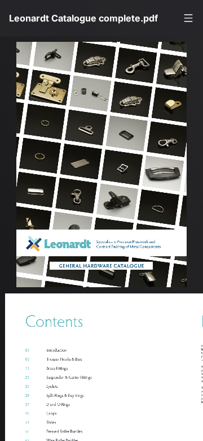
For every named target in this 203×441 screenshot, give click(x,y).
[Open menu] (188, 18)
